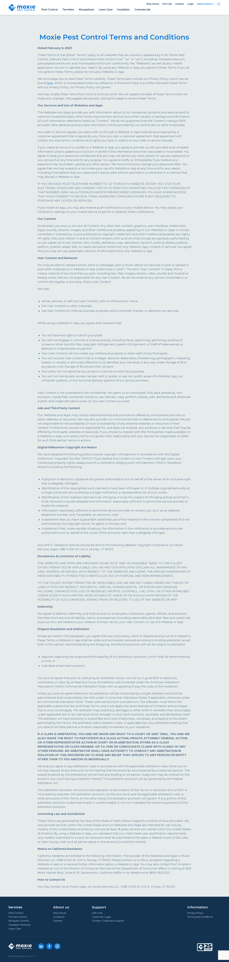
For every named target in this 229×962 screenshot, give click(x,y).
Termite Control (17, 916)
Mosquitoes (86, 9)
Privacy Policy (195, 912)
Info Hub (97, 912)
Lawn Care (106, 9)
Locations (58, 916)
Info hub (167, 3)
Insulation (123, 9)
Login (190, 3)
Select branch (205, 3)
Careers (179, 3)
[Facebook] (49, 946)
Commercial (142, 9)
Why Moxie (152, 3)
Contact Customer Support (108, 920)
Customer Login (101, 916)
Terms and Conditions (200, 916)
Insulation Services (19, 924)
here (50, 83)
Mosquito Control (18, 920)
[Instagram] (57, 946)
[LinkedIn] (41, 946)
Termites (68, 9)
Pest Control (49, 9)
